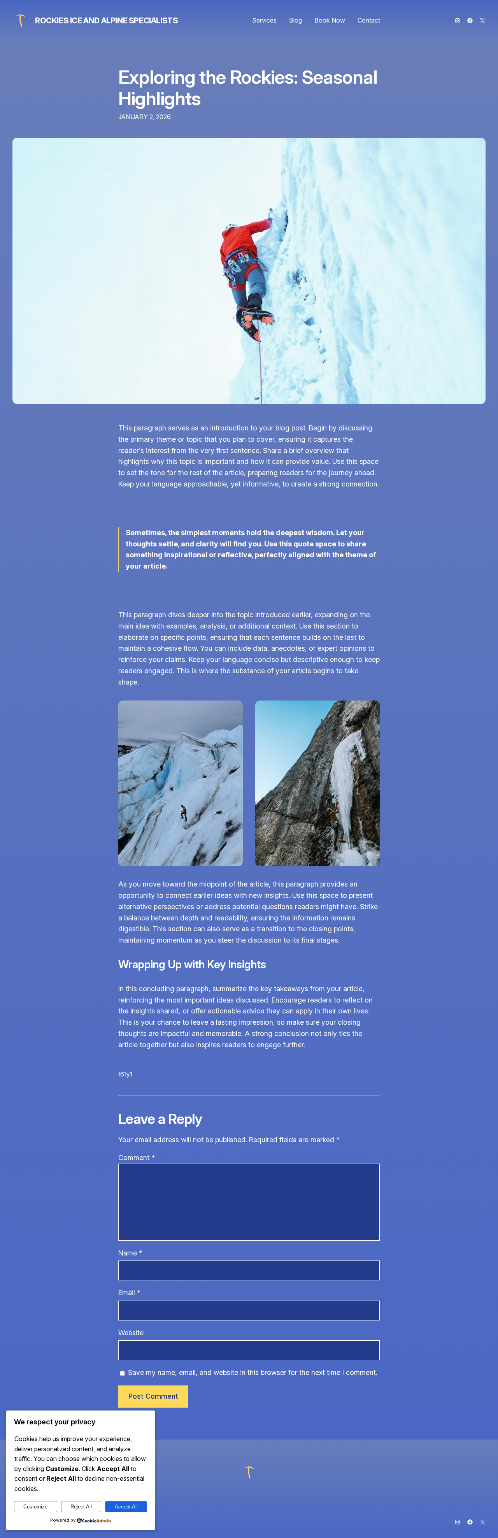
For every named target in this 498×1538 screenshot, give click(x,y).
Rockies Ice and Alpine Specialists (106, 20)
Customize (35, 1507)
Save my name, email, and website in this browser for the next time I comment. (252, 1372)
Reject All (81, 1507)
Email (129, 1293)
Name (130, 1253)
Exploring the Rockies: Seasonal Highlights (247, 87)
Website (131, 1333)
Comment (136, 1158)
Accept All (126, 1507)
